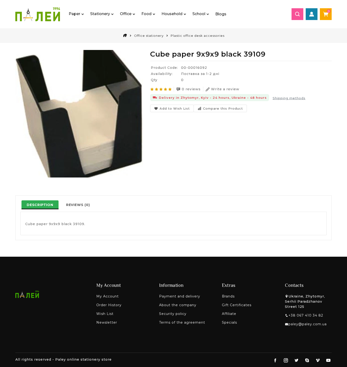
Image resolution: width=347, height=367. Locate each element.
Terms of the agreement (182, 322)
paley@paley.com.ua (307, 324)
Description (40, 205)
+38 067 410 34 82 (305, 315)
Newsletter (106, 322)
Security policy (172, 314)
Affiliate (229, 314)
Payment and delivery (179, 296)
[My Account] (311, 14)
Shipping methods (289, 98)
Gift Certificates (236, 305)
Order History (109, 305)
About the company (177, 305)
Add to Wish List (175, 108)
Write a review (225, 89)
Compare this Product (223, 108)
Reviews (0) (78, 205)
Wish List (105, 314)
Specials (229, 322)
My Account (107, 296)
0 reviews (191, 89)
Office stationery (149, 35)
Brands (228, 296)
